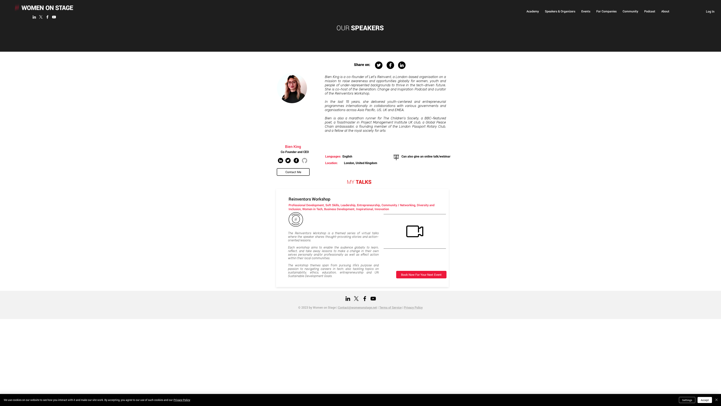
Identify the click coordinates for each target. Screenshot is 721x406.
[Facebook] (47, 17)
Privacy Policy (413, 307)
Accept (705, 400)
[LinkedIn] (34, 17)
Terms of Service (390, 307)
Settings (687, 400)
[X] (40, 17)
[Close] (716, 400)
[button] (532, 11)
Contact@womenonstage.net (357, 307)
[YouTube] (54, 17)
